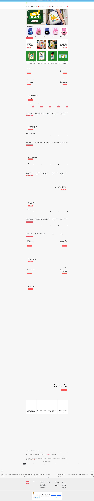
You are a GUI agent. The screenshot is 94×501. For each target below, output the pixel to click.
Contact (56, 481)
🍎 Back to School (28, 6)
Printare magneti (49, 481)
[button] (46, 24)
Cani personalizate (42, 481)
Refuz (56, 497)
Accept (56, 495)
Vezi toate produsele (29, 115)
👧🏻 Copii (53, 6)
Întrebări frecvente (57, 484)
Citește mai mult (33, 459)
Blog (27, 483)
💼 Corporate (60, 6)
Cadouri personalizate (48, 454)
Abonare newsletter (57, 482)
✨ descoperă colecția (55, 0)
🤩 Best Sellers (35, 6)
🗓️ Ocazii (50, 6)
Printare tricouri (49, 482)
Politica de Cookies (37, 497)
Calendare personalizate (43, 487)
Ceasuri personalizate (43, 485)
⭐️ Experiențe (56, 6)
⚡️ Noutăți (32, 6)
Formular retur (56, 485)
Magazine (63, 481)
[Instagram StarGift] (29, 481)
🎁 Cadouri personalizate (41, 6)
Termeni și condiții (64, 485)
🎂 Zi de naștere (47, 6)
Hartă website (63, 484)
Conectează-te (35, 481)
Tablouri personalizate (43, 484)
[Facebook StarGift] (27, 481)
